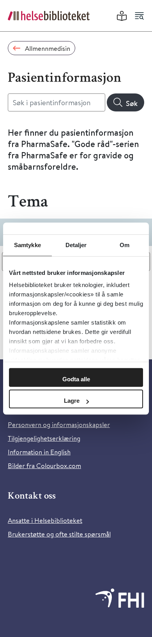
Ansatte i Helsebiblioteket (45, 520)
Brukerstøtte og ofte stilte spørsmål (59, 533)
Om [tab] (124, 245)
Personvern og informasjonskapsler (59, 424)
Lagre (72, 400)
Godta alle (76, 379)
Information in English (39, 451)
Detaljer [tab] (76, 245)
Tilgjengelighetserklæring (44, 438)
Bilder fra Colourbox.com (44, 465)
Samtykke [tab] (27, 245)
